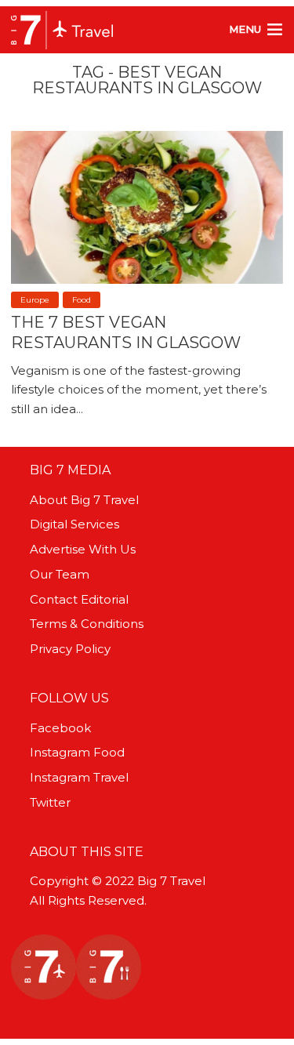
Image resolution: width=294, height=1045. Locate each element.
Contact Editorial (79, 599)
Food (81, 300)
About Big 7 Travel (84, 499)
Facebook (60, 727)
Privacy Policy (70, 648)
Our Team (59, 574)
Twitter (50, 802)
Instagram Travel (79, 777)
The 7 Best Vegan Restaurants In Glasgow (126, 332)
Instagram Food (77, 752)
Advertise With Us (83, 549)
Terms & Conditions (86, 623)
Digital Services (74, 524)
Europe (34, 300)
